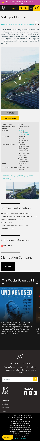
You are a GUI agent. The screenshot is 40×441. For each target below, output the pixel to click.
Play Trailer (9, 113)
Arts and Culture (8, 175)
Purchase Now (10, 118)
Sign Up (23, 8)
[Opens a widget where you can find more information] (7, 437)
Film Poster (7, 246)
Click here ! (19, 4)
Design (31, 175)
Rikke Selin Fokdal (7, 24)
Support (4, 411)
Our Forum (5, 407)
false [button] (3, 283)
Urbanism (6, 178)
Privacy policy (21, 438)
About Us (5, 404)
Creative (20, 175)
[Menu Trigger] (31, 8)
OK (15, 438)
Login (14, 8)
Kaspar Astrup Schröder (24, 24)
